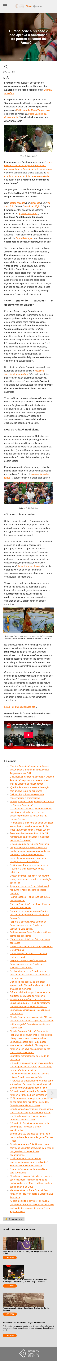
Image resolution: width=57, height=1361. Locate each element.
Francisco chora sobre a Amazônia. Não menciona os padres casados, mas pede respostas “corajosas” (29, 837)
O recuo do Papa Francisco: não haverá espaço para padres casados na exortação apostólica (30, 879)
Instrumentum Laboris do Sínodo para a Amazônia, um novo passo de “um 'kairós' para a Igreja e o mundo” (30, 1049)
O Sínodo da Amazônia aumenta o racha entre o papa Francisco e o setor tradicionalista (30, 1126)
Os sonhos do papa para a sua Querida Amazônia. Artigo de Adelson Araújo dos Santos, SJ (29, 914)
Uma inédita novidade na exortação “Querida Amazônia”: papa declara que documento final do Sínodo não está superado (32, 780)
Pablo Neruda (23, 110)
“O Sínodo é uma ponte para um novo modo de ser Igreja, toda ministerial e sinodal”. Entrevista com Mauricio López (31, 1102)
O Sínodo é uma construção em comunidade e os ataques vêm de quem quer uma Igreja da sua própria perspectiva (31, 1066)
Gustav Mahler (11, 117)
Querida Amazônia (28, 213)
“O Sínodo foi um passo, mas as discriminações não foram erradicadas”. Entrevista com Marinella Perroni (29, 1162)
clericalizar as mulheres (28, 566)
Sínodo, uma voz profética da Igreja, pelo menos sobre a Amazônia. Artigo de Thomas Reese (31, 1137)
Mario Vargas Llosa (40, 110)
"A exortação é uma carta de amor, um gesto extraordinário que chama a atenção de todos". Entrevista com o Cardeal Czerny (31, 826)
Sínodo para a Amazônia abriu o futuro (28, 1088)
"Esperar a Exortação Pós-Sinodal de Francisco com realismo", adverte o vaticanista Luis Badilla (28, 925)
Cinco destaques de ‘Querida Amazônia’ (29, 844)
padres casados (17, 203)
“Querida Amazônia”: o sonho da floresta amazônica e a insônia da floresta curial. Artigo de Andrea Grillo (29, 769)
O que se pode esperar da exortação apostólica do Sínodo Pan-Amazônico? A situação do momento (30, 985)
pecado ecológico (32, 206)
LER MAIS (10, 1258)
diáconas (35, 203)
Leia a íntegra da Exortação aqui (20, 707)
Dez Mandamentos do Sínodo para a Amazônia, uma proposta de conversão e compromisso (30, 974)
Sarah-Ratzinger (24, 238)
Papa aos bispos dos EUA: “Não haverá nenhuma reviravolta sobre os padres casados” (29, 890)
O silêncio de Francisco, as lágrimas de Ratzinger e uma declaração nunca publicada (29, 868)
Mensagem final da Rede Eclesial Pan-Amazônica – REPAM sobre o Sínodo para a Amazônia (31, 1194)
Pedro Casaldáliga (37, 114)
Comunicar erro (13, 1219)
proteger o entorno (43, 169)
